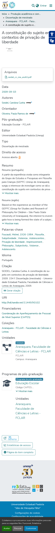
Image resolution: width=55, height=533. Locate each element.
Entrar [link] (43, 5)
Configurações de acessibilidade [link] (27, 516)
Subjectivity (21, 245)
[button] (12, 5)
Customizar (31, 528)
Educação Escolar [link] (27, 383)
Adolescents (8, 249)
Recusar (18, 528)
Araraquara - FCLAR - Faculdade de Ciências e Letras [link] (21, 21)
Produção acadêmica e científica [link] (26, 14)
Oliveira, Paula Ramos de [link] (15, 113)
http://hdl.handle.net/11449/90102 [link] (21, 302)
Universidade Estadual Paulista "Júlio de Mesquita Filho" (27, 506)
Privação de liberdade (13, 242)
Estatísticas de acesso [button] (18, 445)
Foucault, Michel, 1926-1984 (18, 234)
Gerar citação (13, 290)
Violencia (23, 238)
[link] (27, 77)
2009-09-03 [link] (9, 92)
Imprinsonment (34, 242)
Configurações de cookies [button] (27, 512)
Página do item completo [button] (19, 452)
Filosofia (39, 234)
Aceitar (7, 528)
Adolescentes (37, 238)
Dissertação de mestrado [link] (19, 17)
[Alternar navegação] (51, 6)
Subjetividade (9, 238)
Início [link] (4, 14)
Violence (34, 245)
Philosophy (8, 245)
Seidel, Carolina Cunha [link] (14, 102)
